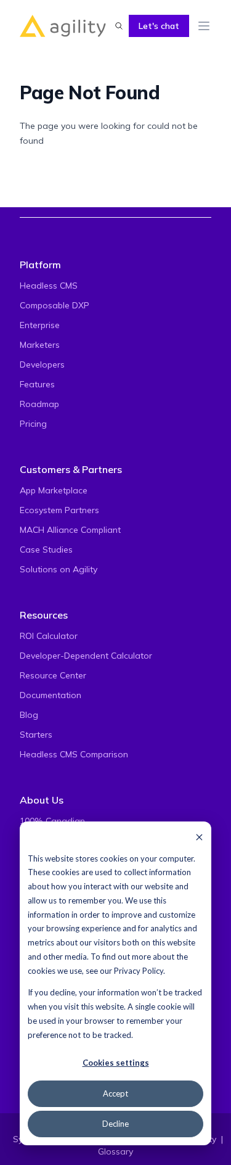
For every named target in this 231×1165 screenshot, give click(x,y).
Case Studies (46, 549)
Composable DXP (54, 305)
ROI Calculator (49, 635)
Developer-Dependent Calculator (86, 655)
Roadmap (39, 404)
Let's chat (159, 25)
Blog (29, 714)
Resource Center (53, 675)
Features (37, 384)
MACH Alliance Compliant (70, 529)
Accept (115, 1093)
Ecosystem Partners (59, 510)
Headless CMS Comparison (74, 754)
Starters (36, 734)
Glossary (115, 1151)
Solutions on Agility (58, 569)
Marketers (40, 344)
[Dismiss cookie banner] (199, 836)
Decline (115, 1124)
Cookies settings (116, 1063)
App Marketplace (53, 490)
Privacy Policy (138, 971)
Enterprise (40, 325)
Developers (42, 364)
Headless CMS (49, 285)
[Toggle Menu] (204, 26)
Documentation (50, 695)
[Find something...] (118, 26)
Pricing (33, 423)
